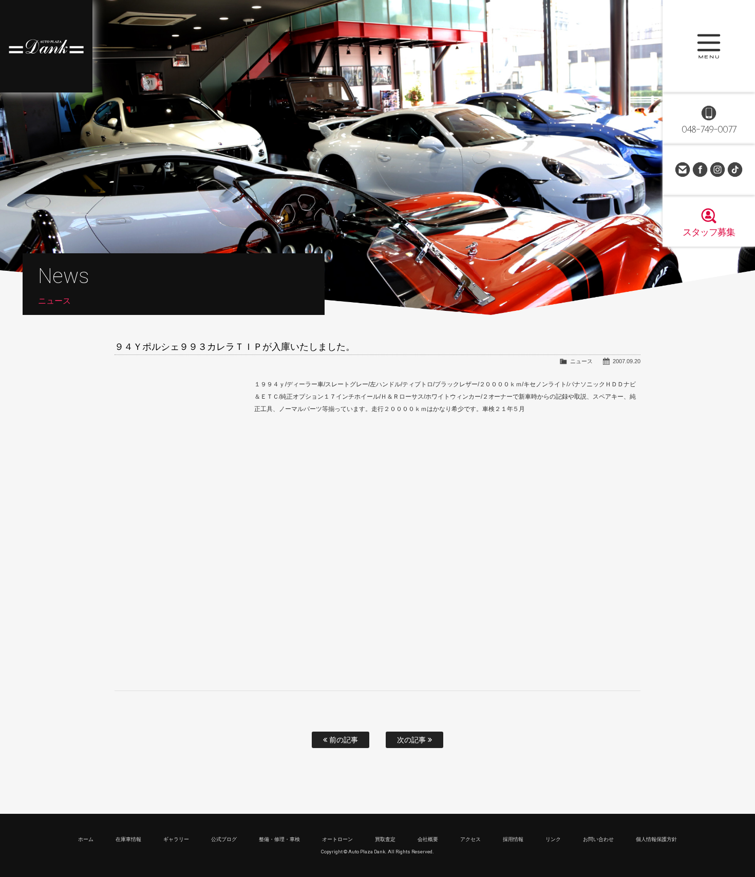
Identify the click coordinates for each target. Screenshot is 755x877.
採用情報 (513, 839)
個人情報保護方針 (656, 839)
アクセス (470, 839)
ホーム (85, 839)
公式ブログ (224, 839)
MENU (709, 46)
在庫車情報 (128, 839)
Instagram (717, 169)
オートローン (337, 839)
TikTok (735, 169)
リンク (553, 839)
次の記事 (412, 740)
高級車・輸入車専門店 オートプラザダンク (46, 46)
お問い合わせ (682, 169)
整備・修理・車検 (279, 839)
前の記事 (342, 740)
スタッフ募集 (709, 232)
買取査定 (385, 839)
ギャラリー (176, 839)
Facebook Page (700, 169)
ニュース (581, 361)
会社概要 (428, 839)
